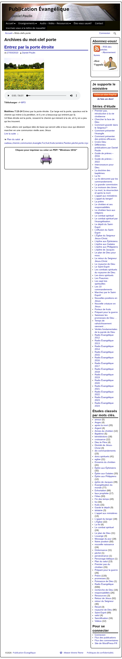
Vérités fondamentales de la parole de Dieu (106, 330)
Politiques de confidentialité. (100, 652)
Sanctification (101, 618)
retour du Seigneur (104, 601)
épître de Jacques (104, 482)
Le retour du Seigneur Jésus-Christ (106, 259)
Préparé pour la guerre (106, 312)
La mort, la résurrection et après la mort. (106, 191)
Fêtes (97, 496)
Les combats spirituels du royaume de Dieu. (106, 271)
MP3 (23, 102)
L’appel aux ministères (106, 195)
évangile (37, 143)
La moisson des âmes (106, 187)
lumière (59, 143)
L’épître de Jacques (104, 249)
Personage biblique (104, 558)
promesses (100, 578)
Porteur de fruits (103, 309)
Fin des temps (102, 499)
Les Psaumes (101, 278)
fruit (47, 143)
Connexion (104, 33)
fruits (52, 143)
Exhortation (100, 490)
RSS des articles (106, 48)
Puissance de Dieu (104, 581)
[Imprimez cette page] (46, 164)
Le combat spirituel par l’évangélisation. (106, 220)
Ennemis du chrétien (105, 462)
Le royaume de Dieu (105, 264)
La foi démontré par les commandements (106, 180)
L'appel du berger (103, 519)
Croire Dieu (100, 142)
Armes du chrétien (104, 431)
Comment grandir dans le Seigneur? (106, 126)
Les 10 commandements (103, 288)
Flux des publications (105, 637)
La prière (99, 201)
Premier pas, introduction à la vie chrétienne (104, 113)
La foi (97, 176)
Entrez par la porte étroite (29, 47)
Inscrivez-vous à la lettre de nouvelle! (25, 28)
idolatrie (99, 510)
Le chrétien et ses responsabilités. (104, 205)
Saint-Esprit (100, 612)
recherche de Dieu (104, 590)
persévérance (101, 556)
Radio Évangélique (104, 584)
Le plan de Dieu (103, 533)
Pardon (67, 143)
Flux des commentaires (106, 640)
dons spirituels (102, 456)
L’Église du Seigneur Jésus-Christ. (105, 237)
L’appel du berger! (104, 198)
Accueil (10, 23)
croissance (100, 439)
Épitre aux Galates (104, 473)
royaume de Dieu (103, 609)
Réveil (98, 607)
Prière (98, 575)
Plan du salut (13, 139)
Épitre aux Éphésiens (105, 468)
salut (97, 615)
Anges (98, 422)
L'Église (98, 521)
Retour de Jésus (103, 598)
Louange (99, 536)
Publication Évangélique (39, 8)
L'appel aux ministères (106, 513)
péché (75, 143)
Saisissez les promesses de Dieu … (106, 316)
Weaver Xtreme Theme (73, 652)
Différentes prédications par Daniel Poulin (106, 147)
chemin (16, 143)
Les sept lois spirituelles (101, 282)
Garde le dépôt (102, 507)
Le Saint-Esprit (102, 266)
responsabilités (102, 592)
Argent (98, 428)
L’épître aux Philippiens (106, 247)
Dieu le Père (101, 442)
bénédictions (101, 436)
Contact (99, 23)
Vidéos (98, 621)
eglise (98, 459)
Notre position (102, 541)
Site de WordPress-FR (106, 643)
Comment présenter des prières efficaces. (105, 137)
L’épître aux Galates (105, 244)
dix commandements (105, 450)
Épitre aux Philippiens (105, 476)
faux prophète (102, 493)
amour (98, 419)
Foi (43, 143)
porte (81, 143)
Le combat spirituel (104, 215)
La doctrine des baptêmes (102, 171)
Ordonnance (101, 550)
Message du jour (103, 539)
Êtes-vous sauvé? (83, 23)
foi (96, 502)
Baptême (99, 433)
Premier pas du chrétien (102, 565)
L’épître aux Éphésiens (106, 241)
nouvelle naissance (104, 544)
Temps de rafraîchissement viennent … (103, 323)
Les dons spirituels (104, 275)
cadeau (8, 143)
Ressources (101, 595)
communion (26, 143)
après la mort (101, 425)
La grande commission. (106, 184)
